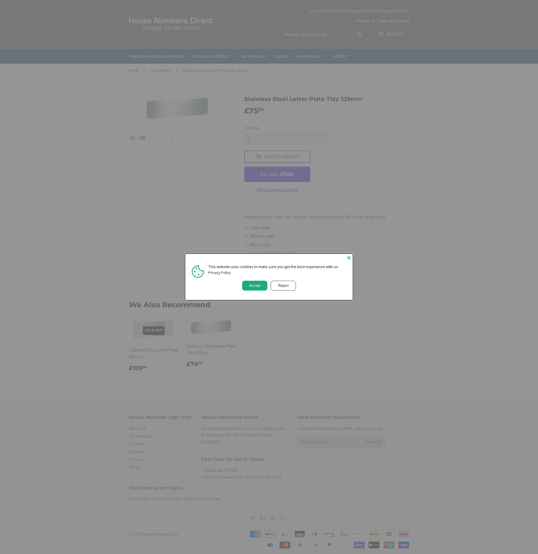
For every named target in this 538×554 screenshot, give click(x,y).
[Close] (349, 257)
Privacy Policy (219, 272)
